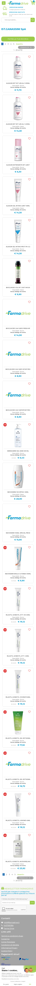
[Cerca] (33, 20)
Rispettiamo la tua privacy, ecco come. (10, 979)
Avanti (19, 44)
